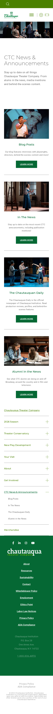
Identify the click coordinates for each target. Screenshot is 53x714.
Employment (26, 598)
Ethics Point (26, 604)
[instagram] (26, 543)
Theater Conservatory (16, 433)
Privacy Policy (26, 618)
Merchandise (11, 530)
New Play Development (17, 445)
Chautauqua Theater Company (22, 410)
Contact (26, 584)
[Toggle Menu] (31, 15)
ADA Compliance (26, 625)
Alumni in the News (17, 519)
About (7, 468)
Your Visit (9, 457)
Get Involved (11, 480)
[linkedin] (19, 543)
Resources (26, 570)
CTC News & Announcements (20, 492)
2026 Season (11, 421)
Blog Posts (13, 499)
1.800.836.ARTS (26, 656)
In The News (14, 505)
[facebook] (13, 543)
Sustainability (26, 577)
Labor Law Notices (26, 611)
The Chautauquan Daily (19, 512)
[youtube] (33, 543)
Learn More (26, 164)
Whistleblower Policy (26, 591)
